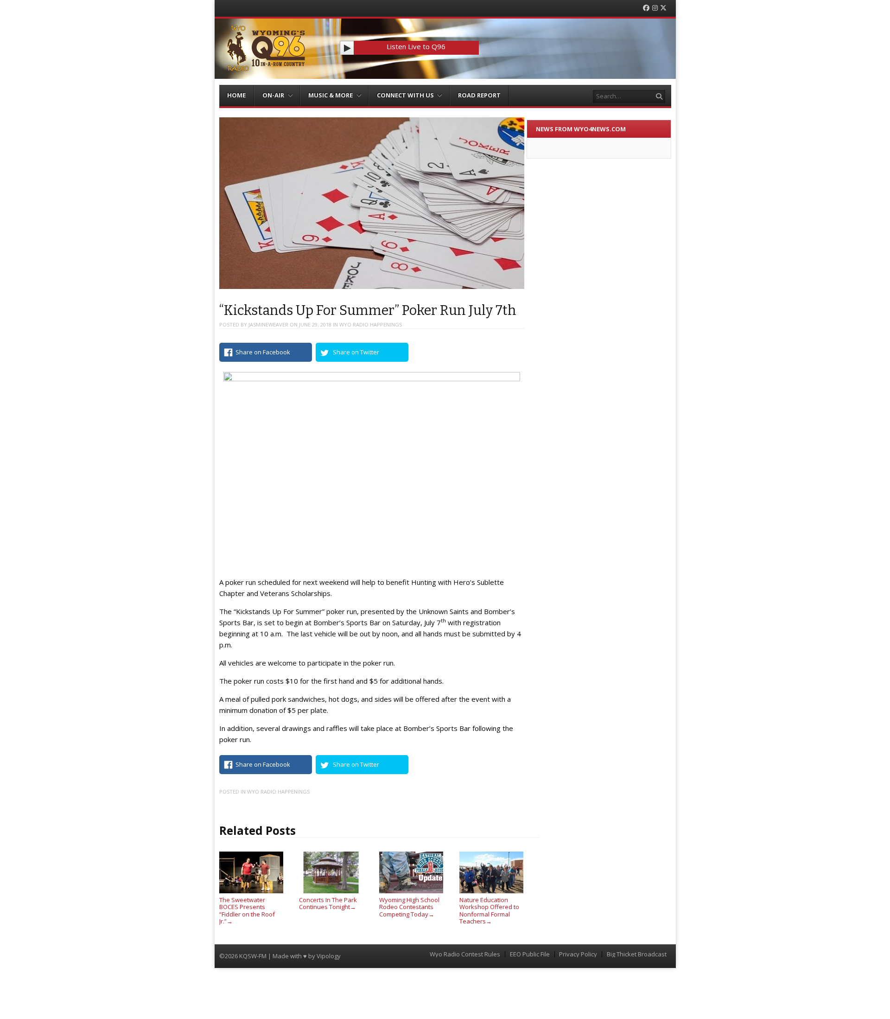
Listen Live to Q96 (416, 46)
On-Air (273, 95)
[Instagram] (655, 8)
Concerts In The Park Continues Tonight (328, 903)
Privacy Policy (578, 954)
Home (236, 95)
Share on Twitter (356, 352)
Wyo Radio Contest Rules (465, 954)
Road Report (479, 95)
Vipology (329, 956)
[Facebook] (646, 8)
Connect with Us (405, 95)
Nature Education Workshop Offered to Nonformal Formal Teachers (489, 910)
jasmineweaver (268, 324)
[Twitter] (663, 8)
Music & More (330, 95)
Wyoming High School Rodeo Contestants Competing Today (409, 907)
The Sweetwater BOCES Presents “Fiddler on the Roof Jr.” (247, 910)
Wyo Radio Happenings (370, 324)
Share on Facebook (262, 352)
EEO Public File (530, 954)
